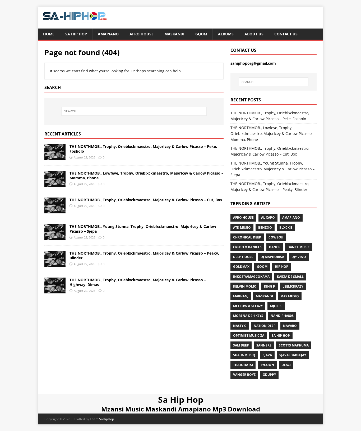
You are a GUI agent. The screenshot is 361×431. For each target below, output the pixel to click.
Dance (274, 247)
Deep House (243, 257)
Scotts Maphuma (294, 345)
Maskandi (174, 33)
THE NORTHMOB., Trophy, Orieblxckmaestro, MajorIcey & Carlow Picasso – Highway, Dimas (138, 282)
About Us (253, 33)
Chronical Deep (247, 237)
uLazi (286, 365)
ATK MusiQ (242, 227)
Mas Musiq (289, 296)
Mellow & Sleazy (248, 306)
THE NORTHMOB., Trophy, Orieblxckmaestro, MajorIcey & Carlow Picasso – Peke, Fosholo (143, 149)
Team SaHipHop (102, 419)
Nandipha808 (282, 315)
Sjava (267, 355)
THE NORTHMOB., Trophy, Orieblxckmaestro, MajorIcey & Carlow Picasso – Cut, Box (146, 199)
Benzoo (265, 227)
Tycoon (267, 365)
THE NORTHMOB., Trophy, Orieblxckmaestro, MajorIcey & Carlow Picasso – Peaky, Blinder (144, 255)
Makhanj (240, 296)
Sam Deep (241, 345)
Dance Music (299, 247)
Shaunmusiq (244, 355)
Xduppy (269, 374)
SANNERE (263, 345)
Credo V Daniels (247, 247)
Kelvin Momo (245, 286)
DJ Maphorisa (272, 257)
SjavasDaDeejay (292, 355)
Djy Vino (298, 257)
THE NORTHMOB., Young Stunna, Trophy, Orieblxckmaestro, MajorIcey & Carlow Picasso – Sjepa (143, 229)
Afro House (141, 33)
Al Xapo (268, 217)
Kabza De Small (290, 276)
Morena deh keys (248, 315)
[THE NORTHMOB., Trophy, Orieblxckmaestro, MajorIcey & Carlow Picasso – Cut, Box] (55, 210)
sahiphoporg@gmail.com (253, 63)
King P (269, 286)
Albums (226, 33)
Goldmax (241, 266)
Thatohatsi (243, 365)
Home (48, 33)
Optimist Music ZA (248, 335)
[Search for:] (134, 111)
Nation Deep (265, 326)
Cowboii (276, 237)
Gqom (201, 33)
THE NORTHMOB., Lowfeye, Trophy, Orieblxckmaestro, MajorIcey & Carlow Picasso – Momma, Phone (146, 175)
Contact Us (286, 33)
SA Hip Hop (281, 335)
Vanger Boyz (244, 374)
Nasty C (239, 326)
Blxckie (286, 227)
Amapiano (108, 33)
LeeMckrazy (293, 286)
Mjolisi (276, 306)
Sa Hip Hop (76, 33)
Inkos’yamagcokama (251, 276)
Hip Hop (281, 266)
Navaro (290, 326)
